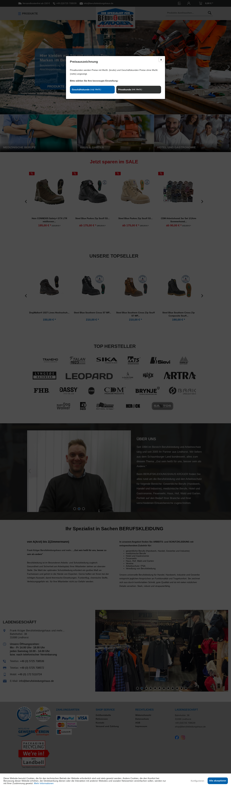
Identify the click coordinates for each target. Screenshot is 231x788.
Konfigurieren (197, 781)
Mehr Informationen (44, 783)
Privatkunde (130, 89)
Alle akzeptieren (217, 780)
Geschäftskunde (86, 89)
